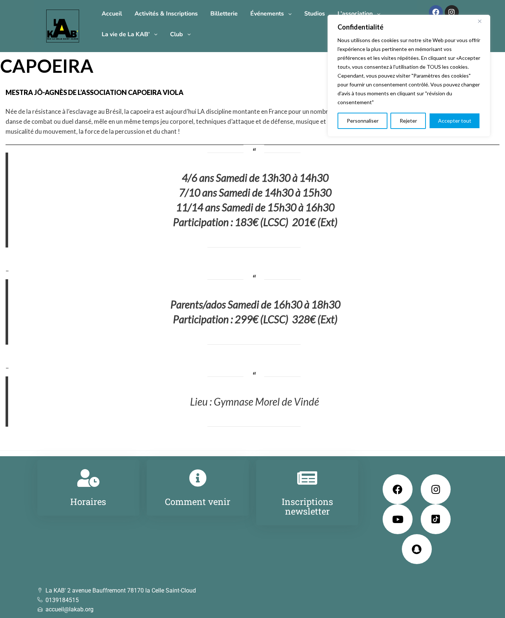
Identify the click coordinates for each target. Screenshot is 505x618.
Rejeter (408, 120)
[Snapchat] (417, 549)
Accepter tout (454, 120)
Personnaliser (363, 120)
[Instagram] (452, 12)
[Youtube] (398, 519)
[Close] (482, 21)
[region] (409, 76)
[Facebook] (436, 12)
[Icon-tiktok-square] (436, 519)
